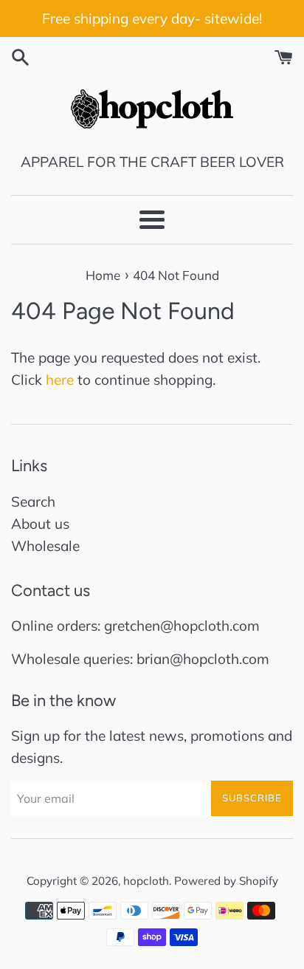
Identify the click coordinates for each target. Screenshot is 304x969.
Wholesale (45, 546)
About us (40, 524)
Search (33, 501)
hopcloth (146, 881)
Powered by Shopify (226, 881)
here (60, 379)
